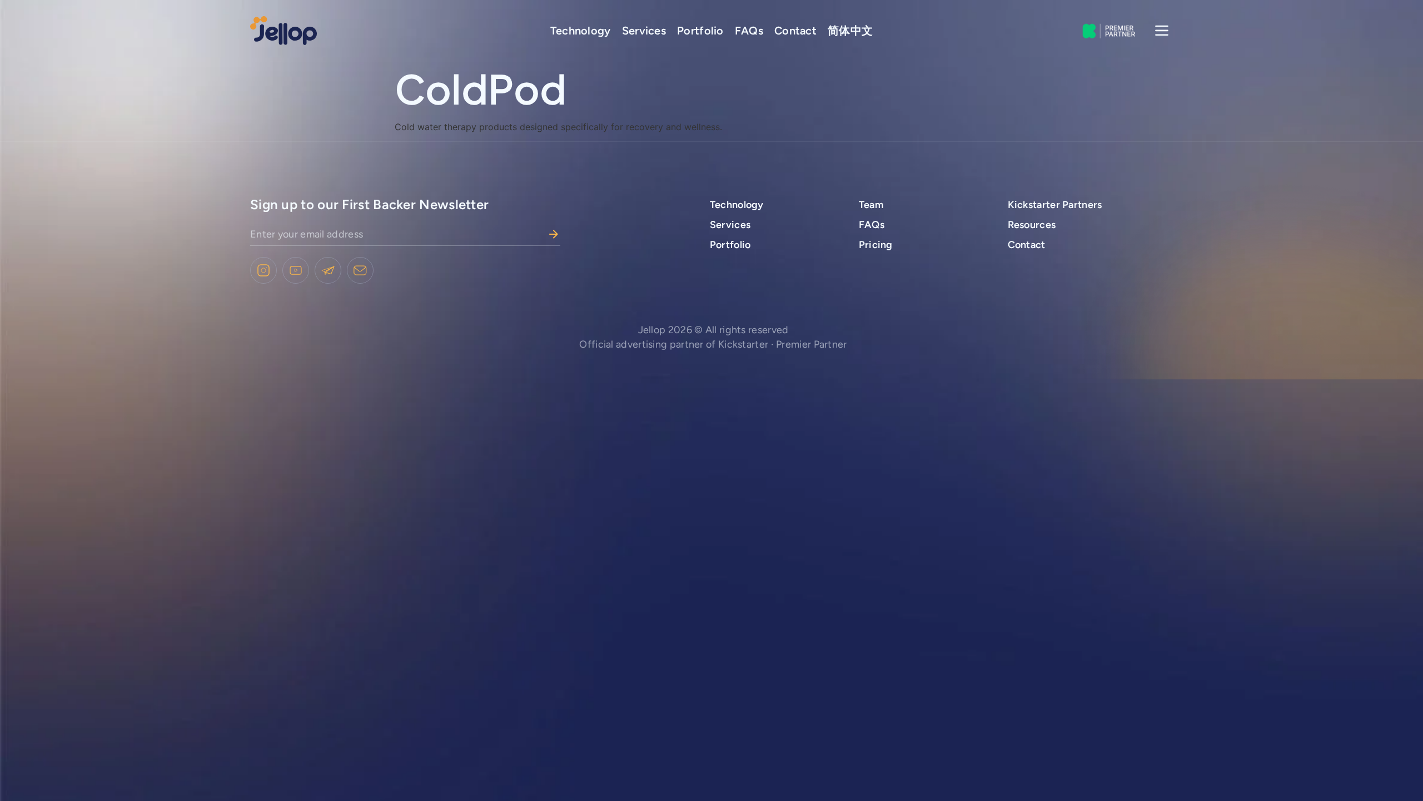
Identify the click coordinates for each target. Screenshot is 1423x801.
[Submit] (553, 234)
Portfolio (700, 30)
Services (644, 30)
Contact (795, 30)
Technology (580, 30)
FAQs (749, 30)
